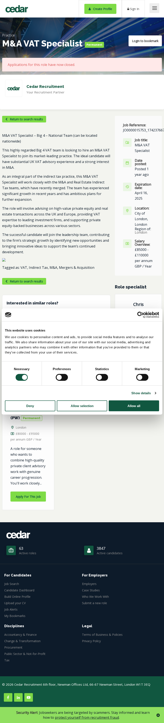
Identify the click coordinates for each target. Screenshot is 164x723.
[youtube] (28, 697)
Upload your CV (15, 603)
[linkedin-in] (18, 697)
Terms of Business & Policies (102, 635)
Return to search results (26, 119)
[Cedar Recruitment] (16, 7)
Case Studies (91, 590)
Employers (89, 584)
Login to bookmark (145, 41)
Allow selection (82, 406)
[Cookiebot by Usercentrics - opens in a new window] (140, 314)
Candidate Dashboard (19, 590)
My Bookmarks (14, 616)
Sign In (134, 9)
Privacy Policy (91, 641)
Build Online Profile (17, 597)
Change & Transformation (22, 641)
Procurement (13, 647)
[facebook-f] (8, 697)
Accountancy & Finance (20, 635)
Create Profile (102, 9)
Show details (141, 393)
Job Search (11, 584)
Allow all (133, 406)
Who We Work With (95, 597)
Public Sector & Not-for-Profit (24, 654)
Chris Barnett (141, 307)
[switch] (62, 377)
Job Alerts (11, 609)
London (21, 427)
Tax (6, 660)
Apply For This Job (28, 497)
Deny (30, 406)
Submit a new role (94, 603)
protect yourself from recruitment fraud (87, 717)
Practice (8, 35)
